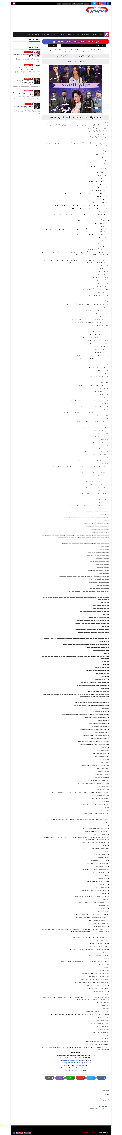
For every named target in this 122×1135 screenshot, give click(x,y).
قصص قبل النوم (72, 61)
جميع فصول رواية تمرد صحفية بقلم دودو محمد (72, 1062)
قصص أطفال (56, 34)
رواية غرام (66, 46)
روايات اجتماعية (67, 34)
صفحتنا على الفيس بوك (79, 1065)
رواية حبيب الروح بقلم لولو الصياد (73, 1070)
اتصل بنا (74, 4)
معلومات (36, 34)
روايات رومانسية (98, 34)
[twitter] (94, 3)
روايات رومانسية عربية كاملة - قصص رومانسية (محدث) (24, 68)
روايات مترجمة (87, 34)
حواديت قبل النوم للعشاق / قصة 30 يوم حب (23, 93)
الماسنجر (75, 1068)
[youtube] (100, 3)
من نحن (59, 4)
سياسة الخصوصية (66, 4)
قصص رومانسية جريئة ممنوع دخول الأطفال (23, 55)
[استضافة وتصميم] (33, 1133)
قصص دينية (27, 34)
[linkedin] (108, 3)
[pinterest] (97, 3)
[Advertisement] (43, 18)
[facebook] (92, 3)
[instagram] (102, 3)
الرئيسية (86, 4)
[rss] (30, 1133)
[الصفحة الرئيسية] (106, 34)
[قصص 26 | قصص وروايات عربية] (97, 10)
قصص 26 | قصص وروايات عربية (89, 1132)
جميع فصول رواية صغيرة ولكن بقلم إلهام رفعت (72, 1060)
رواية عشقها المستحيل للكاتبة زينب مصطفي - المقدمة (23, 82)
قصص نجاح (77, 34)
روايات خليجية (45, 34)
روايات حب (79, 46)
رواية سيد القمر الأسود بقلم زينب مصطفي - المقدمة (23, 107)
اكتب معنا (80, 4)
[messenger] (105, 3)
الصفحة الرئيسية (87, 46)
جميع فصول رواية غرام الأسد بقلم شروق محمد (72, 1057)
